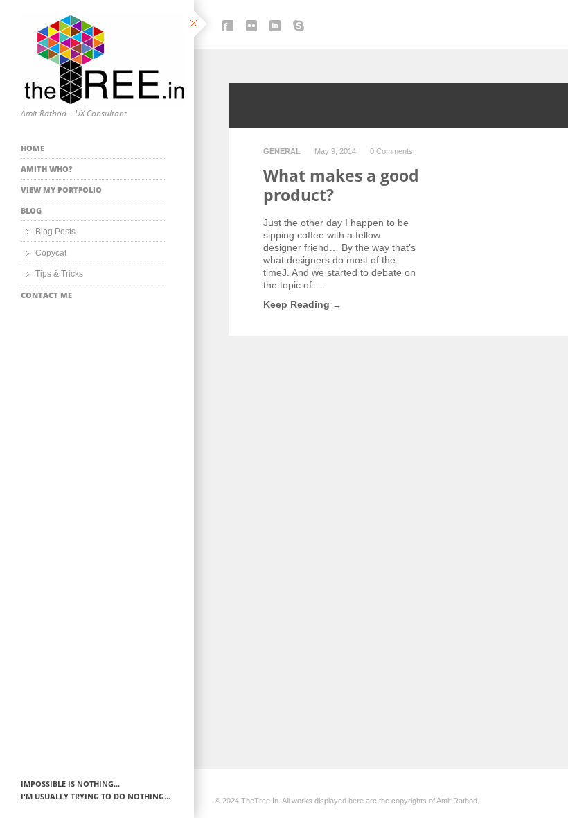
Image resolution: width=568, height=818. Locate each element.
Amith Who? (47, 169)
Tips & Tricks (59, 274)
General (282, 151)
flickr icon (251, 25)
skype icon (298, 25)
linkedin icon (275, 25)
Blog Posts (55, 231)
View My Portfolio (61, 189)
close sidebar (202, 24)
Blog (31, 210)
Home (32, 148)
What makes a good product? (341, 185)
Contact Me (46, 295)
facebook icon (228, 25)
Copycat (50, 253)
